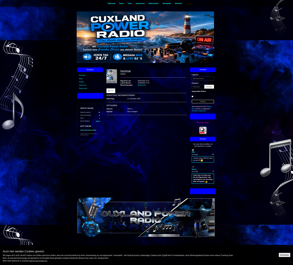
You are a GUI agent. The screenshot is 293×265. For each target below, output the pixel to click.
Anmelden (203, 101)
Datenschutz (83, 88)
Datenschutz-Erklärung (38, 261)
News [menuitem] (121, 3)
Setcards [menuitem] (178, 3)
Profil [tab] (111, 90)
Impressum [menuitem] (140, 3)
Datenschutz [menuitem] (154, 3)
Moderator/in (142, 85)
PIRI (193, 152)
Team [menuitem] (130, 3)
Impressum (82, 85)
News (81, 78)
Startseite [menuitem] (111, 3)
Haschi (194, 169)
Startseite (82, 75)
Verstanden (284, 255)
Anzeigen (209, 87)
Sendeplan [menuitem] (167, 3)
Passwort (195, 83)
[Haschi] (193, 167)
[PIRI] (193, 150)
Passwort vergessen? (199, 111)
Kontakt (81, 82)
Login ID (195, 75)
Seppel (98, 121)
